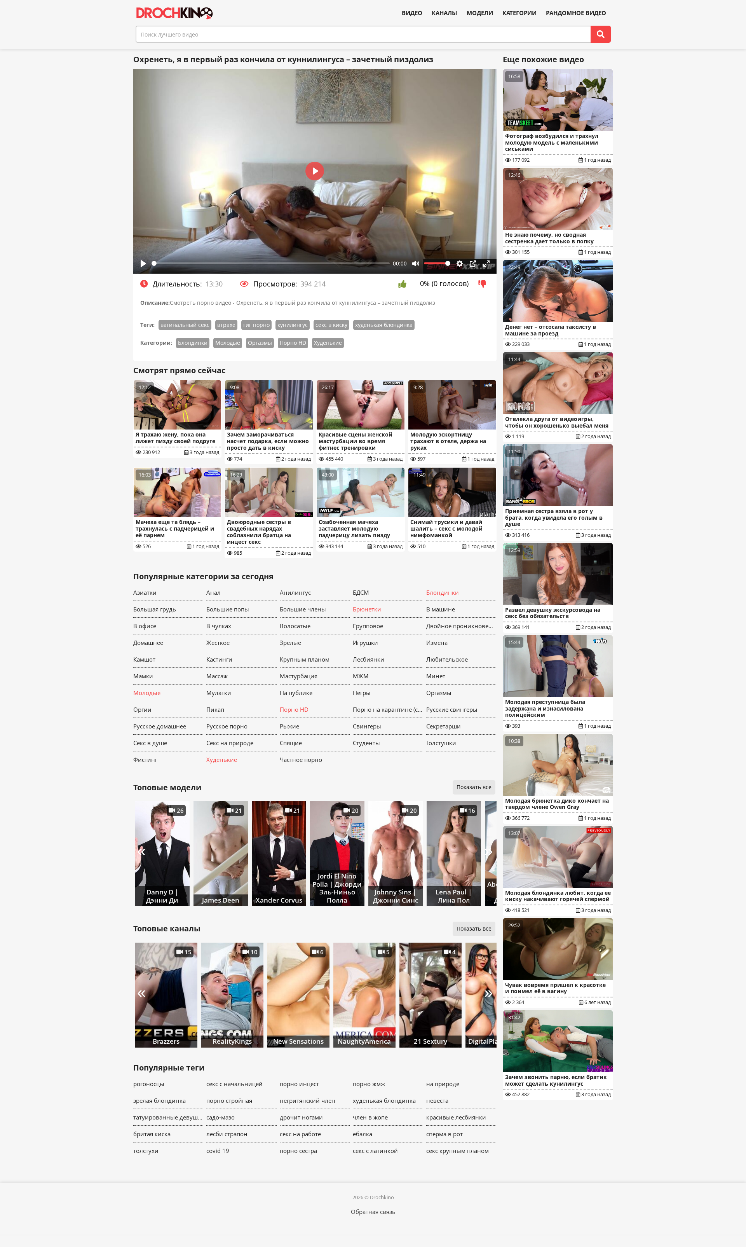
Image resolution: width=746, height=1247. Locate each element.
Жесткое (218, 642)
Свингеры (367, 726)
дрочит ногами (301, 1117)
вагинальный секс (184, 324)
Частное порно (301, 759)
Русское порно (227, 726)
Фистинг (145, 759)
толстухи (146, 1150)
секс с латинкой (375, 1150)
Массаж (217, 676)
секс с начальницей (234, 1084)
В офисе (144, 626)
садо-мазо (220, 1117)
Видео (412, 13)
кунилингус (292, 324)
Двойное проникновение (461, 626)
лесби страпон (227, 1134)
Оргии (142, 709)
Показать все (474, 787)
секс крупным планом (457, 1150)
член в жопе (370, 1117)
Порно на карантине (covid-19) (388, 709)
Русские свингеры (452, 709)
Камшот (144, 659)
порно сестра (298, 1150)
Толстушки (441, 743)
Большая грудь (154, 609)
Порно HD (293, 342)
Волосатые (295, 626)
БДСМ (361, 592)
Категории (519, 13)
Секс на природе (229, 743)
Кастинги (219, 659)
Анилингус (295, 592)
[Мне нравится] (404, 284)
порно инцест (299, 1084)
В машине (440, 609)
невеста (437, 1100)
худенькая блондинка (384, 324)
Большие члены (303, 609)
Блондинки (192, 342)
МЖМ (361, 676)
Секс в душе (150, 743)
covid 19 (217, 1150)
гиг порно (256, 324)
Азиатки (145, 592)
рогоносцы (148, 1084)
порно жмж (369, 1084)
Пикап (215, 709)
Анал (213, 592)
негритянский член (307, 1100)
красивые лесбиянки (456, 1117)
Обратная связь (373, 1212)
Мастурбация (298, 676)
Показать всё (474, 928)
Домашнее (148, 642)
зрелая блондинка (159, 1100)
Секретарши (443, 726)
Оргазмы (260, 342)
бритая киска (152, 1134)
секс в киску (331, 324)
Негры (362, 693)
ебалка (362, 1134)
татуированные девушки (168, 1117)
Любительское (447, 659)
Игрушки (365, 642)
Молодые (227, 342)
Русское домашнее (159, 726)
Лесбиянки (368, 659)
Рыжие (289, 726)
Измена (437, 642)
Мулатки (218, 693)
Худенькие (328, 342)
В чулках (218, 626)
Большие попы (227, 609)
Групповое (368, 626)
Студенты (366, 743)
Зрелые (290, 642)
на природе (442, 1084)
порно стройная (229, 1100)
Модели (480, 13)
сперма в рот (444, 1134)
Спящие (291, 743)
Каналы (444, 13)
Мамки (143, 676)
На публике (296, 693)
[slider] (271, 263)
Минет (435, 676)
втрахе (226, 324)
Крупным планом (304, 659)
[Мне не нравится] (484, 284)
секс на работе (300, 1134)
